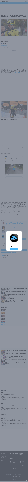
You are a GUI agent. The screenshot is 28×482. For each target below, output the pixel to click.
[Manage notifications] (26, 480)
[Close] (20, 232)
